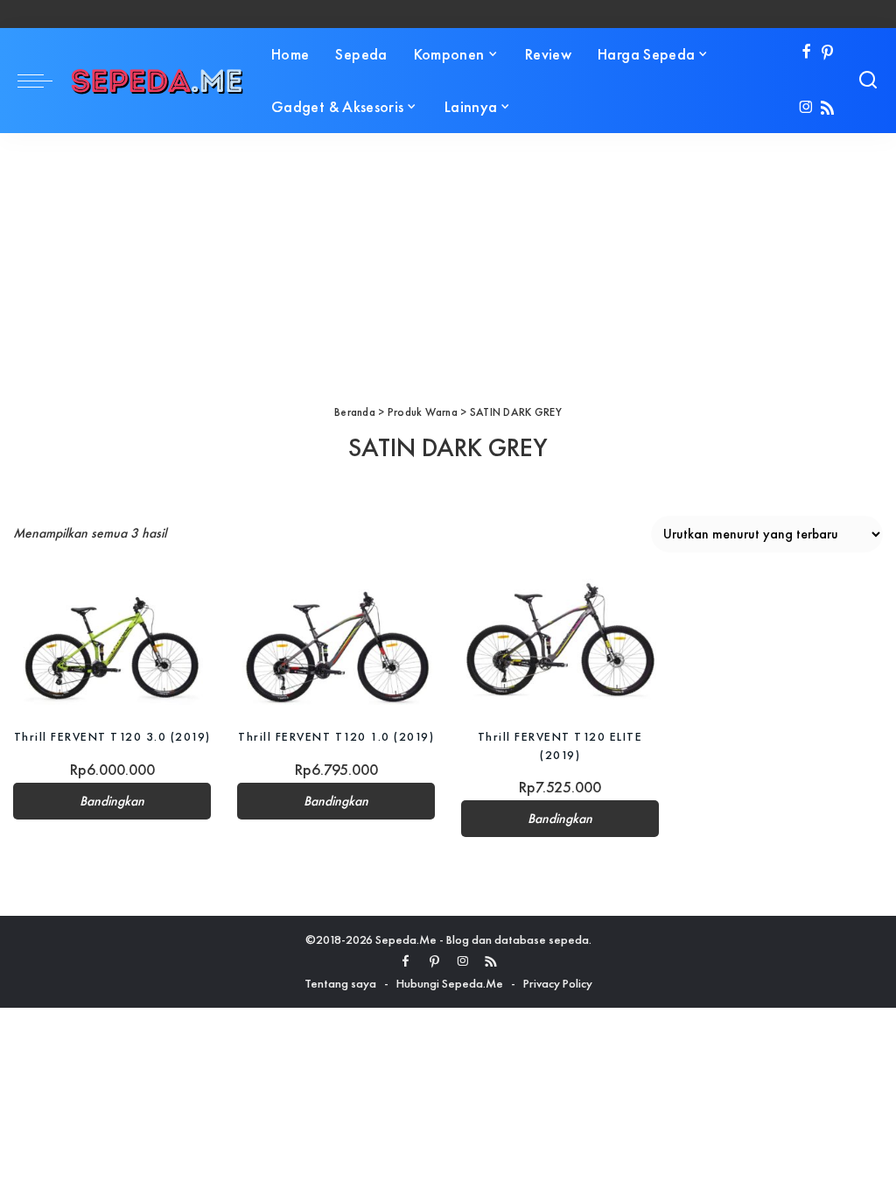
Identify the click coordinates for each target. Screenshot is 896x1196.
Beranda (354, 412)
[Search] (868, 80)
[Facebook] (806, 53)
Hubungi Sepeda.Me (449, 983)
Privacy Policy (557, 983)
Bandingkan (112, 801)
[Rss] (827, 109)
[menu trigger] (44, 80)
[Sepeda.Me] (157, 80)
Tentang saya (340, 983)
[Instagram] (806, 109)
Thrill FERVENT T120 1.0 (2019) (336, 736)
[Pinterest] (827, 53)
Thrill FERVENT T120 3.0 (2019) (112, 736)
